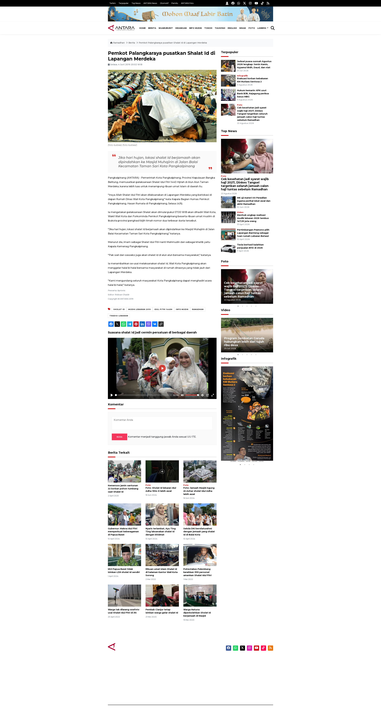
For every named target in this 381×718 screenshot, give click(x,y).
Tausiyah (220, 28)
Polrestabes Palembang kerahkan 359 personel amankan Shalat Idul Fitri (197, 572)
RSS (237, 694)
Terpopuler (124, 3)
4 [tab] (251, 306)
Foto (252, 28)
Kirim (119, 437)
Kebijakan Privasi (244, 673)
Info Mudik (195, 28)
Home (142, 28)
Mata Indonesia (201, 673)
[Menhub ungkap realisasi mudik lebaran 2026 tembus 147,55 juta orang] (228, 217)
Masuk (238, 663)
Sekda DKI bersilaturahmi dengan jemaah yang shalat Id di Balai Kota (199, 531)
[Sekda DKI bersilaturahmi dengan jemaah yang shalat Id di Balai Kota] (200, 514)
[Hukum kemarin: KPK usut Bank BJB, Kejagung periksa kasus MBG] (228, 94)
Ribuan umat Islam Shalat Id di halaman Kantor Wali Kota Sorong (162, 572)
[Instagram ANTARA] (250, 3)
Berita (152, 28)
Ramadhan (119, 42)
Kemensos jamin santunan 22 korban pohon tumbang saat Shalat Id (123, 488)
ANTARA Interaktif (203, 668)
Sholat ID (119, 309)
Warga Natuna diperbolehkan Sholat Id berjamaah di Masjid (197, 612)
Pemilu (174, 3)
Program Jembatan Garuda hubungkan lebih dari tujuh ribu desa (244, 341)
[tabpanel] (247, 286)
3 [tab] (247, 306)
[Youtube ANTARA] (256, 3)
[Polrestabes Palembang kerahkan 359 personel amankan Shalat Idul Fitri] (200, 554)
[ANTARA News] (121, 28)
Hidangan (181, 28)
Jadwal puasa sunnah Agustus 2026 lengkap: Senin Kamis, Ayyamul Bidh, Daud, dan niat (254, 64)
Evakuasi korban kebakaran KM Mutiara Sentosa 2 (244, 453)
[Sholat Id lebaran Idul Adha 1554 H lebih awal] (162, 471)
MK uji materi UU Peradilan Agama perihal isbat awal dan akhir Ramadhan (253, 200)
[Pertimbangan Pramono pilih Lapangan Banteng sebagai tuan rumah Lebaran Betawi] (228, 234)
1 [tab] (238, 306)
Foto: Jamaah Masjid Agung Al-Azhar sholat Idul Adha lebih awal (198, 491)
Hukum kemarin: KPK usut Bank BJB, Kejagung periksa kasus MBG (253, 93)
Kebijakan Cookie (245, 678)
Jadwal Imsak (157, 694)
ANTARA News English (247, 658)
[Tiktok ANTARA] (262, 3)
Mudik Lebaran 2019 (139, 309)
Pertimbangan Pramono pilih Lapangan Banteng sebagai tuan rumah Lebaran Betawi (253, 232)
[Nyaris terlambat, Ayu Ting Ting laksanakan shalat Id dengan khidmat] (162, 514)
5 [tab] (255, 306)
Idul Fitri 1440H (163, 309)
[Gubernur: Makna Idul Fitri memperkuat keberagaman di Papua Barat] (124, 514)
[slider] (143, 395)
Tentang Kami (243, 684)
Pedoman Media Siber (247, 689)
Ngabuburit (166, 28)
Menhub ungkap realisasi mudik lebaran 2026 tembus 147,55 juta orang (253, 218)
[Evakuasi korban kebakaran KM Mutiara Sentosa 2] (228, 80)
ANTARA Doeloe (202, 678)
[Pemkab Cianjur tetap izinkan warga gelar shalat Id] (162, 595)
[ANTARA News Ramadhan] (124, 646)
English (232, 28)
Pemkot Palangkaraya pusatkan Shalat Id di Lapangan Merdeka (173, 42)
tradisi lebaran (119, 316)
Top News (136, 3)
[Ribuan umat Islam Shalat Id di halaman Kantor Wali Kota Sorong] (162, 554)
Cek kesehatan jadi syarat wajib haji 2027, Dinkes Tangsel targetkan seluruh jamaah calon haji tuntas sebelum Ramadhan (252, 113)
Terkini (112, 3)
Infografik (242, 76)
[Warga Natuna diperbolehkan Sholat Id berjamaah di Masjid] (200, 595)
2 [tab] (242, 306)
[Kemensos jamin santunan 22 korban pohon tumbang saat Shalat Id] (124, 471)
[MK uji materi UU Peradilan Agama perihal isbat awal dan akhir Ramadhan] (228, 202)
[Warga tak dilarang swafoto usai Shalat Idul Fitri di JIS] (124, 595)
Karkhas (197, 658)
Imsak (242, 28)
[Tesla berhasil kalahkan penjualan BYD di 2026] (228, 249)
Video (240, 212)
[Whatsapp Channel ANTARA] (238, 3)
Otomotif (164, 3)
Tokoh (208, 28)
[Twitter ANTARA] (244, 3)
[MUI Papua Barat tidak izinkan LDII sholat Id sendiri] (124, 554)
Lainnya (261, 28)
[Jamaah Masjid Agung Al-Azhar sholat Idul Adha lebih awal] (200, 471)
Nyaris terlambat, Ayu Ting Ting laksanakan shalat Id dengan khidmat (161, 531)
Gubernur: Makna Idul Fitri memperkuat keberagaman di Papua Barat (123, 531)
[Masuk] (227, 3)
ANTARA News (150, 3)
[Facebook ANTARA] (232, 3)
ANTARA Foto (187, 3)
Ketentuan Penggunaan (249, 668)
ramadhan (198, 309)
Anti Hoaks (199, 663)
